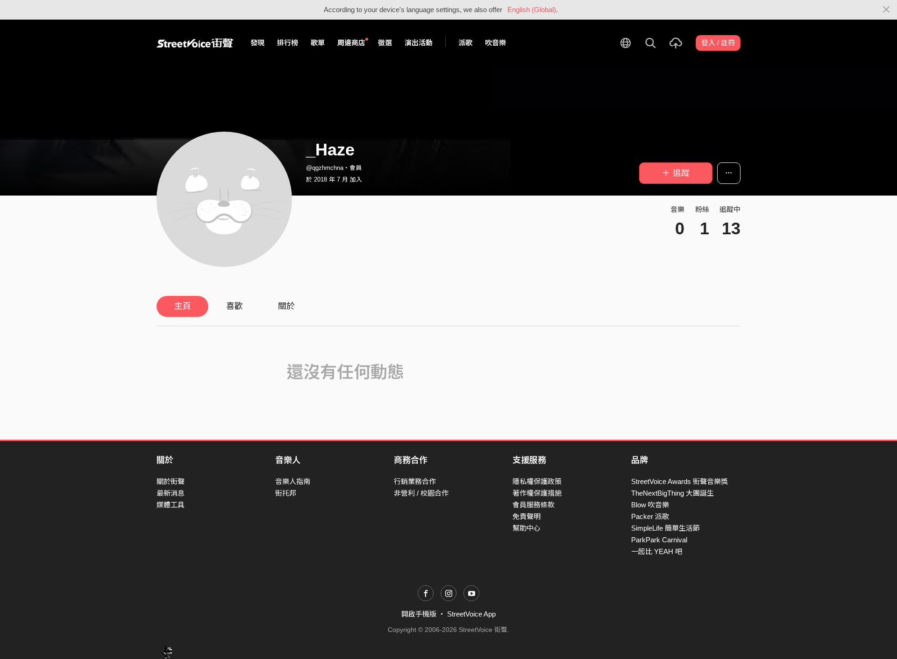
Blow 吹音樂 (650, 505)
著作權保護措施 (537, 493)
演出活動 (419, 43)
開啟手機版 (418, 614)
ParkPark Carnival (659, 540)
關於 (286, 306)
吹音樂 (495, 43)
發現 (257, 43)
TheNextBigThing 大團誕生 (672, 493)
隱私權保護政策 (537, 481)
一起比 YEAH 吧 (656, 551)
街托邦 (285, 493)
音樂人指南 (292, 481)
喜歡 (234, 306)
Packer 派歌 (650, 516)
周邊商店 (351, 43)
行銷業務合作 (415, 481)
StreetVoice (195, 43)
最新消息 (171, 493)
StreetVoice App (471, 614)
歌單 (318, 43)
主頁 (182, 306)
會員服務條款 (534, 505)
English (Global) (531, 10)
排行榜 (287, 43)
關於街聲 (171, 481)
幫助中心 (527, 528)
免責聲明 (527, 516)
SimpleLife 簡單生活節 (665, 528)
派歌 (465, 43)
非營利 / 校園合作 (421, 493)
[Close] (886, 9)
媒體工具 (171, 505)
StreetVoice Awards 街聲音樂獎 (679, 481)
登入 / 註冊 (718, 43)
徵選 (385, 43)
